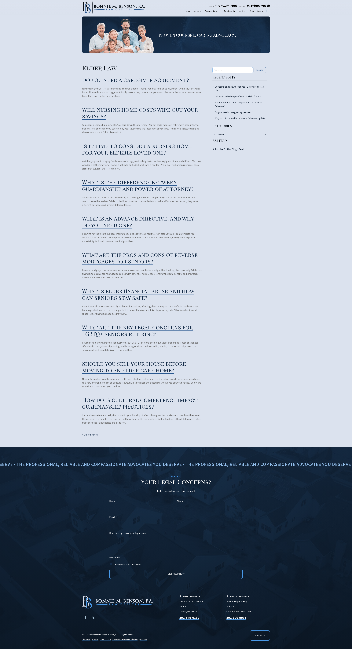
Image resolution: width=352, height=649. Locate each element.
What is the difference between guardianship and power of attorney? (137, 185)
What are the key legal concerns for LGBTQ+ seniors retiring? (137, 330)
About (196, 11)
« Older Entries (90, 434)
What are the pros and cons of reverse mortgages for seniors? (140, 258)
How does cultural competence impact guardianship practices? (140, 403)
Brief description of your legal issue (127, 533)
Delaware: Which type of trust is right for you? (238, 96)
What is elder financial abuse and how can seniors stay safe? (138, 294)
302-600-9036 (258, 5)
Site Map (95, 639)
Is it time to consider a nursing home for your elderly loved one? (137, 149)
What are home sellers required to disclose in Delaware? (238, 104)
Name (112, 501)
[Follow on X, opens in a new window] (93, 617)
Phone (180, 501)
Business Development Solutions (125, 639)
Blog (252, 11)
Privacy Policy (105, 639)
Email (112, 517)
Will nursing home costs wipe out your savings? (140, 113)
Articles (243, 11)
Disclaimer (114, 557)
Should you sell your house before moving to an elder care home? (134, 367)
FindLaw (143, 639)
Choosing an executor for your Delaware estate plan (239, 88)
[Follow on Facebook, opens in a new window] (85, 617)
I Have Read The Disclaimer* (127, 564)
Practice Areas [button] (211, 11)
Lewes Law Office (191, 596)
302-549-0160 (226, 5)
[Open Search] (267, 11)
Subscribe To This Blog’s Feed (228, 149)
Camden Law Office (239, 596)
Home (187, 11)
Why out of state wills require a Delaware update (240, 118)
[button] (347, 628)
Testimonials (230, 11)
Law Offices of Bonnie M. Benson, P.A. (103, 634)
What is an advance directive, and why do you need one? (138, 221)
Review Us (260, 635)
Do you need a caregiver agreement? (135, 79)
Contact (261, 11)
